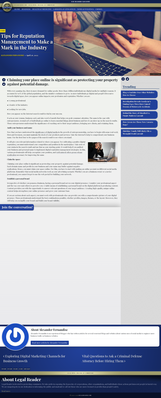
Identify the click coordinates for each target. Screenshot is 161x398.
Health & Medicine (41, 9)
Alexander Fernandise (12, 55)
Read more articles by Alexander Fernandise (49, 343)
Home (17, 9)
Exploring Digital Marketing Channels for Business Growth (34, 358)
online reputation (15, 369)
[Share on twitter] (3, 84)
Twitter (86, 2)
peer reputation (21, 369)
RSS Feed (72, 2)
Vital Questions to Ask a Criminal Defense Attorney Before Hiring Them (112, 358)
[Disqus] (60, 239)
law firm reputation (9, 369)
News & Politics (85, 9)
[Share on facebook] (3, 80)
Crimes (98, 9)
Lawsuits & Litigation (64, 9)
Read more (6, 391)
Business (26, 9)
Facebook (78, 2)
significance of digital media (46, 132)
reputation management (27, 369)
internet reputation (4, 369)
